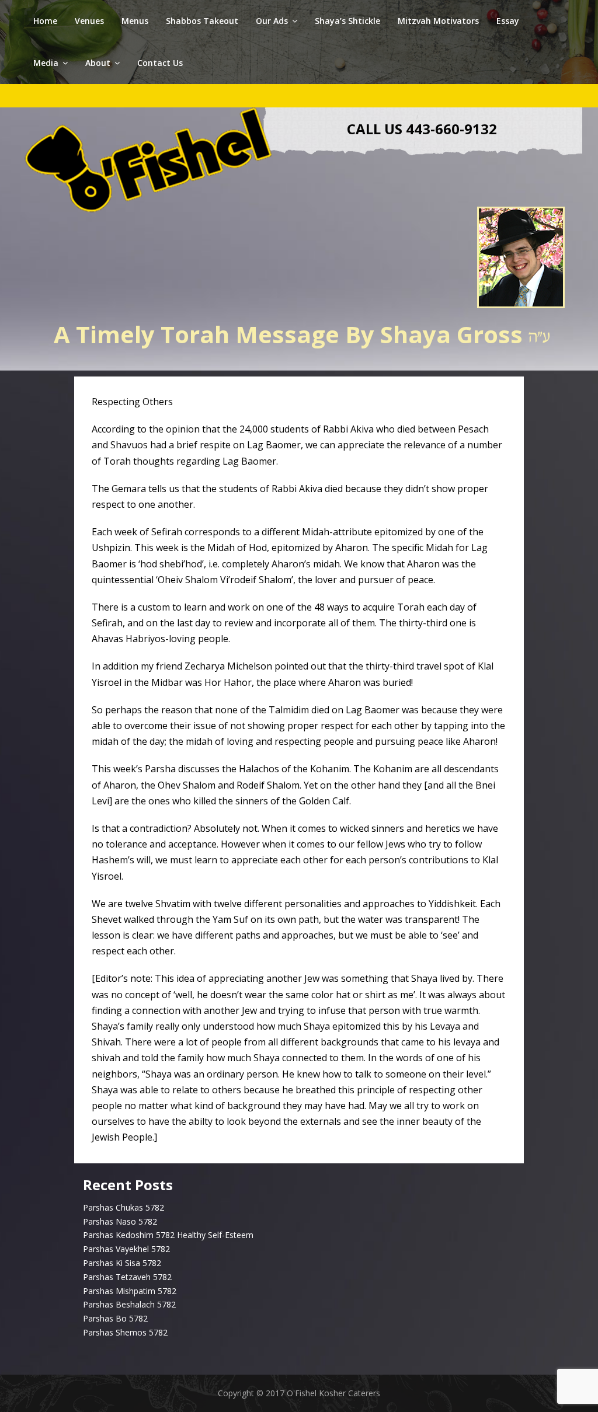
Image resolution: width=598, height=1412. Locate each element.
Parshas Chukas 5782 (123, 1207)
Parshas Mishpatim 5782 (129, 1290)
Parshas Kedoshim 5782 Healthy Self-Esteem (168, 1234)
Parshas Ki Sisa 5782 (122, 1262)
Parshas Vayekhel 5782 (126, 1248)
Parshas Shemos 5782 (125, 1332)
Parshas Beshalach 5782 (129, 1304)
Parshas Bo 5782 (115, 1318)
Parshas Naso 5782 (120, 1221)
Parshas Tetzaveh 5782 (127, 1276)
